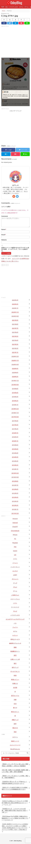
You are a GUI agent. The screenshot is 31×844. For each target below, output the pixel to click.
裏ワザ (15, 708)
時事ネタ (15, 683)
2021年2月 (15, 348)
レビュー (15, 635)
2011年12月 (15, 513)
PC (15, 539)
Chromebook (15, 531)
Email (3, 234)
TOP (2, 7)
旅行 (15, 663)
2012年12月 (15, 473)
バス (15, 623)
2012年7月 (15, 485)
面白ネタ (15, 728)
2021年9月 (15, 320)
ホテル (21, 7)
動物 (15, 647)
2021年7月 (15, 328)
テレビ (15, 611)
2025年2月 (15, 304)
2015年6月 (15, 445)
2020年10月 (15, 364)
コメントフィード (15, 745)
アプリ (15, 559)
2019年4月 (15, 393)
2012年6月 (15, 489)
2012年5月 (15, 493)
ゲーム (27, 7)
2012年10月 (15, 477)
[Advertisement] (15, 42)
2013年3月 (15, 461)
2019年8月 (15, 389)
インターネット (15, 567)
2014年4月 (15, 453)
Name (3, 229)
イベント (15, 563)
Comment (4, 216)
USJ (6, 7)
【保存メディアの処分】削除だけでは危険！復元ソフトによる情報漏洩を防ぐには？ (15, 788)
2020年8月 (15, 372)
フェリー (15, 627)
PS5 (15, 547)
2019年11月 (15, 381)
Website (4, 240)
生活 (15, 704)
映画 (15, 675)
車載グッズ (15, 720)
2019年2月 (15, 401)
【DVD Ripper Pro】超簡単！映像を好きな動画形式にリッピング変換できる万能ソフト (15, 817)
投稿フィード (15, 741)
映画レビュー (15, 679)
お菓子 (15, 575)
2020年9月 (15, 368)
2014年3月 (15, 457)
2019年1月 (15, 405)
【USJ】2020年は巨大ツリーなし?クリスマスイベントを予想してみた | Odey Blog (14, 828)
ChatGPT (15, 527)
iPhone (15, 535)
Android (15, 523)
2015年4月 (15, 449)
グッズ (15, 583)
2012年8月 (15, 481)
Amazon (15, 518)
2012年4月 (15, 497)
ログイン (15, 737)
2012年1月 (15, 509)
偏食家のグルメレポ (15, 643)
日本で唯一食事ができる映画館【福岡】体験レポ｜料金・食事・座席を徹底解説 (15, 771)
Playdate (15, 543)
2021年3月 (15, 344)
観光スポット (15, 712)
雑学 (15, 724)
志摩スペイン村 (15, 659)
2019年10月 (15, 385)
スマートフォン (15, 599)
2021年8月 (15, 324)
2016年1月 (15, 441)
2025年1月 (15, 308)
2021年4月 (15, 340)
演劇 (15, 700)
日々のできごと (15, 671)
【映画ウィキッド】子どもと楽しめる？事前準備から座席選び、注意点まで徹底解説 (15, 765)
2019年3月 (15, 397)
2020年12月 (15, 356)
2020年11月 (15, 360)
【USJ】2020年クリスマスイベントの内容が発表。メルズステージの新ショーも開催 (15, 825)
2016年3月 (15, 437)
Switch (15, 551)
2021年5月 (15, 336)
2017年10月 (15, 417)
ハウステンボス (13, 7)
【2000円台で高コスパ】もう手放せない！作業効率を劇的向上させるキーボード (14, 782)
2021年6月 (15, 332)
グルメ (15, 587)
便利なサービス (15, 639)
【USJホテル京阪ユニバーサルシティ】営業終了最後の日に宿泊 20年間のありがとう (15, 802)
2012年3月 (15, 501)
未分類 (15, 687)
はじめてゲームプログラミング (15, 619)
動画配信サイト (15, 651)
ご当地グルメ (15, 595)
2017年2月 (15, 429)
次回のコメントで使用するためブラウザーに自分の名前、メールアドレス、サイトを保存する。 (15, 249)
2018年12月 (15, 409)
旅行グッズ (15, 667)
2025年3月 (15, 300)
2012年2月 (15, 505)
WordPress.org (15, 749)
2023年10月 (15, 316)
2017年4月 (15, 421)
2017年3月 (15, 425)
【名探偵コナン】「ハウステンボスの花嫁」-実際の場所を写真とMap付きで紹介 (14, 809)
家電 (15, 655)
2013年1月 (15, 469)
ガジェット (15, 579)
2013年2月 (15, 465)
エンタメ (15, 571)
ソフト (15, 603)
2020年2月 (15, 376)
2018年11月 (15, 413)
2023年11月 (15, 312)
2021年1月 (15, 352)
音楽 (15, 732)
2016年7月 (15, 433)
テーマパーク (15, 607)
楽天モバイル (15, 695)
